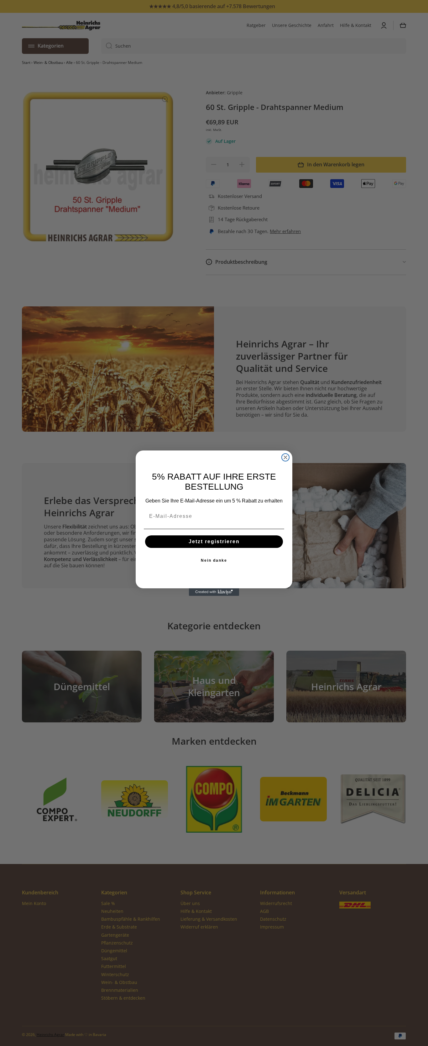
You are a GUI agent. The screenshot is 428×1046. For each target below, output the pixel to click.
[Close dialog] (285, 457)
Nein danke (214, 560)
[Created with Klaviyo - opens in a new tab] (214, 592)
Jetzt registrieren (214, 541)
